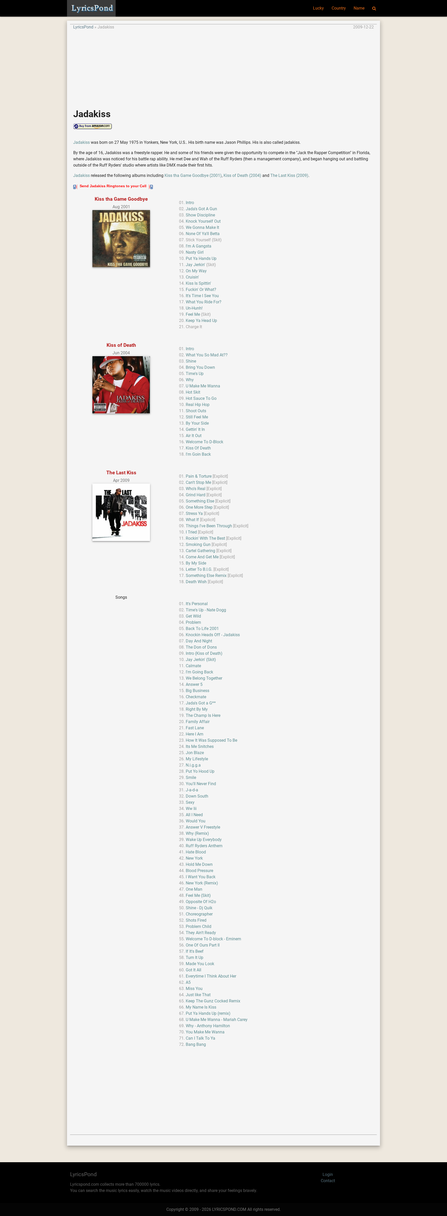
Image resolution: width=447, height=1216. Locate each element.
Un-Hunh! (194, 308)
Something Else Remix (206, 575)
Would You (195, 821)
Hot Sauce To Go (201, 398)
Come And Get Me (202, 556)
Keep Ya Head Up (201, 320)
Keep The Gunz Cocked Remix (213, 1001)
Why (190, 379)
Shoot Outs (196, 410)
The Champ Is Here (203, 715)
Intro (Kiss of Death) (204, 653)
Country (339, 8)
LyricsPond (83, 27)
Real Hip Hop (198, 404)
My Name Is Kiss (201, 1007)
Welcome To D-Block (204, 441)
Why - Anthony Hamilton (208, 1025)
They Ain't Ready (201, 932)
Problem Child (198, 926)
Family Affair (198, 721)
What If (192, 519)
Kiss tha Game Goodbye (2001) (193, 175)
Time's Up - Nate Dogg (206, 609)
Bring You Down (200, 367)
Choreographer (199, 914)
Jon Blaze (195, 752)
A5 (188, 982)
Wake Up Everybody (204, 839)
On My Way (196, 270)
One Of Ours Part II (203, 945)
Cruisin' (192, 277)
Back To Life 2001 (202, 628)
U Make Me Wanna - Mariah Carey (217, 1019)
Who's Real (195, 488)
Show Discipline (200, 215)
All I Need (194, 814)
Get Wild (193, 616)
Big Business (197, 690)
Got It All (193, 969)
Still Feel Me (197, 417)
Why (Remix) (197, 833)
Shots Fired (196, 920)
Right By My (197, 709)
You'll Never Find (201, 783)
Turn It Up (194, 957)
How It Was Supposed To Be (211, 740)
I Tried (191, 532)
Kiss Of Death (198, 448)
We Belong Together (204, 678)
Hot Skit (193, 392)
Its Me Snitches (200, 746)
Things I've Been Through (209, 525)
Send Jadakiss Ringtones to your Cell (113, 186)
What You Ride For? (203, 301)
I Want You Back (200, 876)
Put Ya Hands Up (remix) (208, 1013)
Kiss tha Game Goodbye (121, 199)
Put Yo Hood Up (200, 771)
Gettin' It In (195, 429)
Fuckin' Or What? (201, 289)
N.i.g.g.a (193, 765)
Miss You (194, 988)
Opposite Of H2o (201, 901)
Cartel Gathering (200, 550)
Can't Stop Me (198, 482)
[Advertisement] (223, 66)
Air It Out (194, 435)
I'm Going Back (199, 672)
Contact (328, 1180)
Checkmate (196, 696)
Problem (193, 622)
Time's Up (195, 373)
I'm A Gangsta (198, 246)
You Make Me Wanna (205, 1032)
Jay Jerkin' (195, 264)
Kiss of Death (121, 345)
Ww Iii (191, 808)
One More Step (199, 507)
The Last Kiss (121, 473)
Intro (190, 202)
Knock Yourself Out (203, 221)
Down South (197, 796)
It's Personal (197, 603)
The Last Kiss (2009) (289, 175)
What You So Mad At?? (207, 354)
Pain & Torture (199, 476)
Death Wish (196, 581)
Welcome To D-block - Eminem (213, 938)
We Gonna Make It (202, 227)
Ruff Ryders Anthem (204, 845)
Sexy (190, 802)
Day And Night (199, 641)
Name (359, 8)
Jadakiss (81, 142)
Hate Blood (196, 852)
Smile (191, 777)
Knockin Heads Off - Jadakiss (213, 634)
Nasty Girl (195, 252)
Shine (191, 361)
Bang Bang (196, 1044)
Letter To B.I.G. (199, 569)
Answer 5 (194, 684)
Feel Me (193, 314)
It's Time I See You (202, 295)
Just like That (198, 994)
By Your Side (197, 423)
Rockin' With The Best (205, 538)
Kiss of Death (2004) (242, 175)
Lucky (318, 8)
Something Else (200, 501)
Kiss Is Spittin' (198, 283)
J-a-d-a (192, 789)
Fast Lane (195, 727)
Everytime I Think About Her (211, 976)
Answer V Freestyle (203, 827)
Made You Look (200, 963)
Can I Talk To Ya (200, 1038)
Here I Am (194, 734)
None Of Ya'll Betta (203, 233)
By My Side (196, 563)
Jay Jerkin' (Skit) (201, 659)
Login (328, 1174)
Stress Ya (194, 513)
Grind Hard (195, 494)
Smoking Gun (198, 544)
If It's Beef (195, 951)
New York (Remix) (202, 883)
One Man (194, 889)
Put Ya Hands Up (201, 258)
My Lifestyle (197, 758)
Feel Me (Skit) (198, 895)
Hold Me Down (199, 864)
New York (194, 858)
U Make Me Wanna (203, 386)
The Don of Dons (201, 647)
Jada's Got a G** (201, 703)
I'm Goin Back (198, 454)
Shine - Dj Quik (199, 907)
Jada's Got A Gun (201, 208)
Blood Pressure (199, 870)
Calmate (193, 665)
